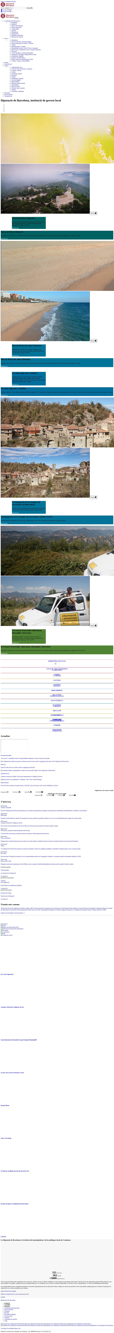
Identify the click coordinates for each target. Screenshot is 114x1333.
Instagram (3, 792)
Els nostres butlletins (10, 1314)
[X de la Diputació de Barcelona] (34, 1324)
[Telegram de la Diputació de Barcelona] (55, 1325)
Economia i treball (16, 73)
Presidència (14, 40)
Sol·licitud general (22, 910)
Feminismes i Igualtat (17, 56)
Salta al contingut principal (8, 1)
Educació (14, 51)
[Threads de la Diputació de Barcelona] (79, 1325)
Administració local (16, 67)
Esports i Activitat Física (18, 57)
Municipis (7, 93)
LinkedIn (27, 792)
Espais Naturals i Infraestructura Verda (22, 59)
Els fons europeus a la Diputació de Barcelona (14, 1204)
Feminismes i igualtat (17, 78)
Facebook (15, 792)
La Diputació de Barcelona (12, 21)
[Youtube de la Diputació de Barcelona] (55, 1324)
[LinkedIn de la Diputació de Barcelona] (12, 1325)
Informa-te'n (15, 228)
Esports (13, 77)
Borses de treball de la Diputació (93, 908)
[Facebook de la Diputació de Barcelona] (12, 1324)
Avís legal (3, 1328)
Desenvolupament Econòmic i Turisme (22, 43)
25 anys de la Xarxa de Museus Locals (12, 1072)
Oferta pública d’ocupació (76, 908)
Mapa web (17, 1328)
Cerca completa (5, 8)
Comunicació (8, 64)
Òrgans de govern (16, 27)
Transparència (8, 96)
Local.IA (3, 1236)
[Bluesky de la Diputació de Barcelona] (101, 1325)
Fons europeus (46, 908)
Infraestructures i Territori (18, 46)
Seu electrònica (8, 94)
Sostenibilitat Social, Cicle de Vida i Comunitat (24, 48)
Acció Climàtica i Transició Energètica (22, 53)
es (4, 13)
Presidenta (14, 22)
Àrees (6, 38)
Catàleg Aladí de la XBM (99, 910)
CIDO (29, 910)
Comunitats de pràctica (10, 1319)
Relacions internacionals (18, 83)
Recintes (6, 1313)
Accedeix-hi (4, 876)
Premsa (6, 62)
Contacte (6, 1317)
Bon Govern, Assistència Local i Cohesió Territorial (26, 49)
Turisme (13, 89)
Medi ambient (15, 81)
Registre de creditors (55, 910)
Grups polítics (15, 29)
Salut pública (15, 85)
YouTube (38, 792)
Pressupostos (15, 33)
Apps (5, 1321)
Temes (6, 65)
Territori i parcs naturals (18, 88)
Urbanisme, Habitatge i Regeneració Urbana (23, 54)
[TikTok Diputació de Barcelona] (33, 1325)
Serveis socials (15, 86)
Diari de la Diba (8, 1309)
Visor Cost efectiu (6, 1138)
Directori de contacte (17, 37)
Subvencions (38, 908)
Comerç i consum (16, 70)
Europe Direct (5, 1105)
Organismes (14, 32)
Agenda (13, 30)
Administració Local (57, 661)
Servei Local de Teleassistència (40, 910)
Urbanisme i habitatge (17, 91)
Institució (14, 24)
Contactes (7, 1311)
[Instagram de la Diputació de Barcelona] (79, 1324)
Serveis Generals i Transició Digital (21, 41)
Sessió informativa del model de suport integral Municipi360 (19, 1040)
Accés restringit (6, 9)
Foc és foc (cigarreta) (7, 974)
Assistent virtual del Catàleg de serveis (12, 1007)
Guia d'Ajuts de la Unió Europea (60, 908)
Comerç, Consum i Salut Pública (20, 61)
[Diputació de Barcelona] (7, 17)
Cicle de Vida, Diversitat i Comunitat (21, 69)
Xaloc (89, 910)
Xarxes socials (8, 1316)
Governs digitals (16, 80)
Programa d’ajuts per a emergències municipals (74, 910)
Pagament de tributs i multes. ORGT (24, 908)
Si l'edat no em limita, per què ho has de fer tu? (15, 1171)
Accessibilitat (10, 1328)
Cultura (13, 45)
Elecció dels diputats (17, 25)
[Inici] (7, 6)
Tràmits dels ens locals (7, 908)
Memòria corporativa (17, 35)
